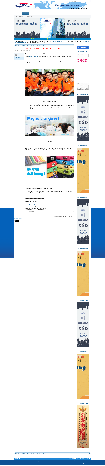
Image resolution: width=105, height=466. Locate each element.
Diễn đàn (25, 13)
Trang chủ (18, 13)
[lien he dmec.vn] (27, 37)
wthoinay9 (29, 50)
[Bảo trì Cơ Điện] (56, 465)
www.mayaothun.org (30, 204)
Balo (21, 50)
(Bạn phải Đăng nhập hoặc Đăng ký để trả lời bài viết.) (64, 216)
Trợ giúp (74, 458)
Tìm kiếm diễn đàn (20, 16)
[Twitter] (52, 465)
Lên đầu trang (85, 458)
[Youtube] (59, 465)
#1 (73, 211)
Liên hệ (69, 458)
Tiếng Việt (17, 458)
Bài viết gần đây (28, 16)
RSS (89, 458)
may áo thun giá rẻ (33, 56)
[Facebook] (49, 465)
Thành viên (33, 13)
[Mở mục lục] (73, 45)
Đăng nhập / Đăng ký (83, 47)
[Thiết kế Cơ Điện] (54, 465)
